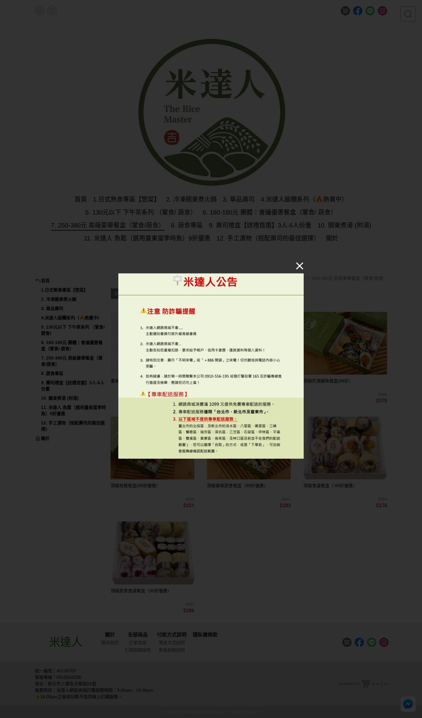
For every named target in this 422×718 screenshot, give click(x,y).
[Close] (299, 265)
